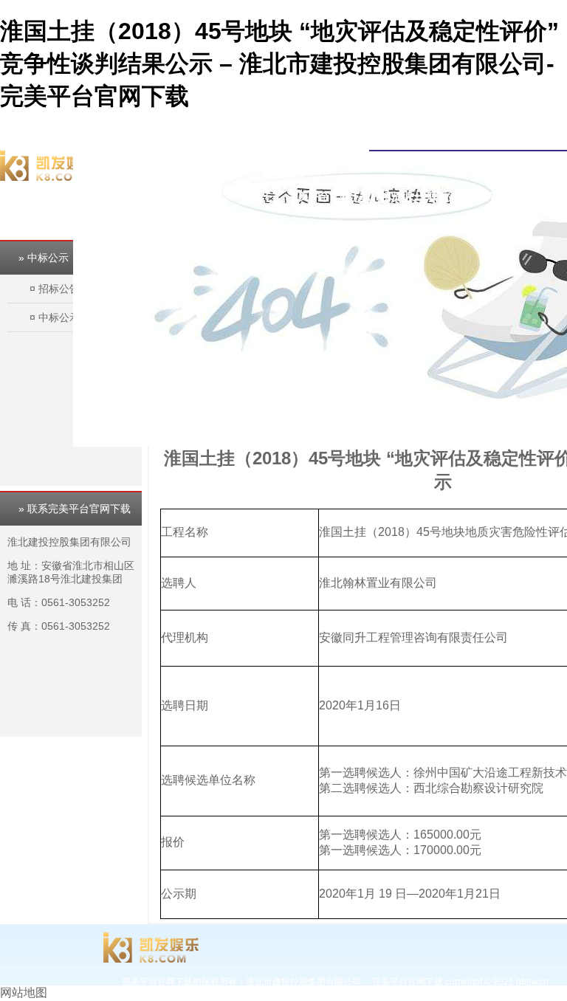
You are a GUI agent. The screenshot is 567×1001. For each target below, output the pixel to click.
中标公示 (59, 317)
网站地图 (23, 992)
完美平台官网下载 (329, 163)
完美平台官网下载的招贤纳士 (355, 196)
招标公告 (59, 289)
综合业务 (489, 163)
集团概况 (396, 163)
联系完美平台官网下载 (479, 196)
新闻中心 (443, 163)
